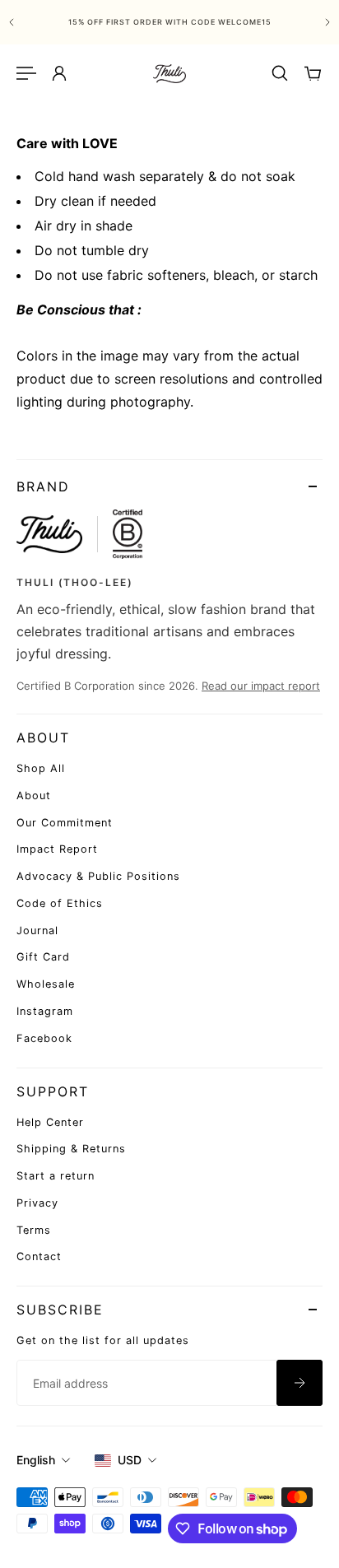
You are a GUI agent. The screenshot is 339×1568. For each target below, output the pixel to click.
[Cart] (312, 73)
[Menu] (26, 73)
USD (130, 1460)
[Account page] (59, 73)
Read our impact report (261, 685)
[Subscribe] (299, 1383)
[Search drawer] (279, 73)
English (35, 1460)
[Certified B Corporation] (127, 534)
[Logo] (169, 73)
